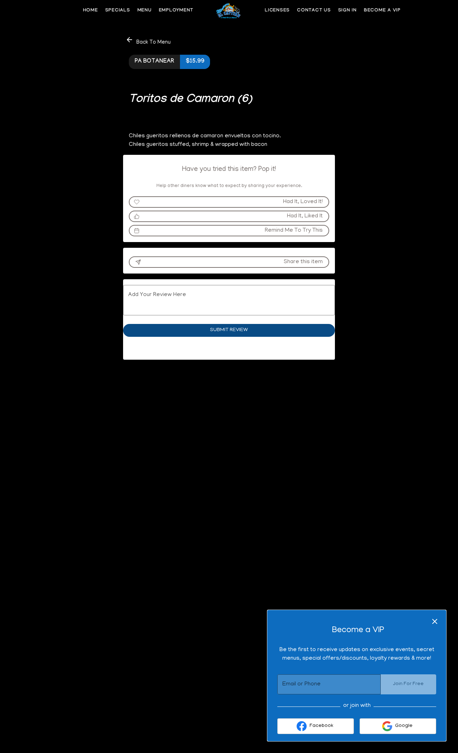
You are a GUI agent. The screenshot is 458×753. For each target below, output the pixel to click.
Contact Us (314, 11)
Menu (144, 11)
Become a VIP (382, 11)
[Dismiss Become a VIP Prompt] (434, 621)
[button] (149, 41)
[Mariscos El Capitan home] (229, 11)
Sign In (347, 11)
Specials (117, 11)
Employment (176, 11)
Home (90, 11)
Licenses (277, 11)
